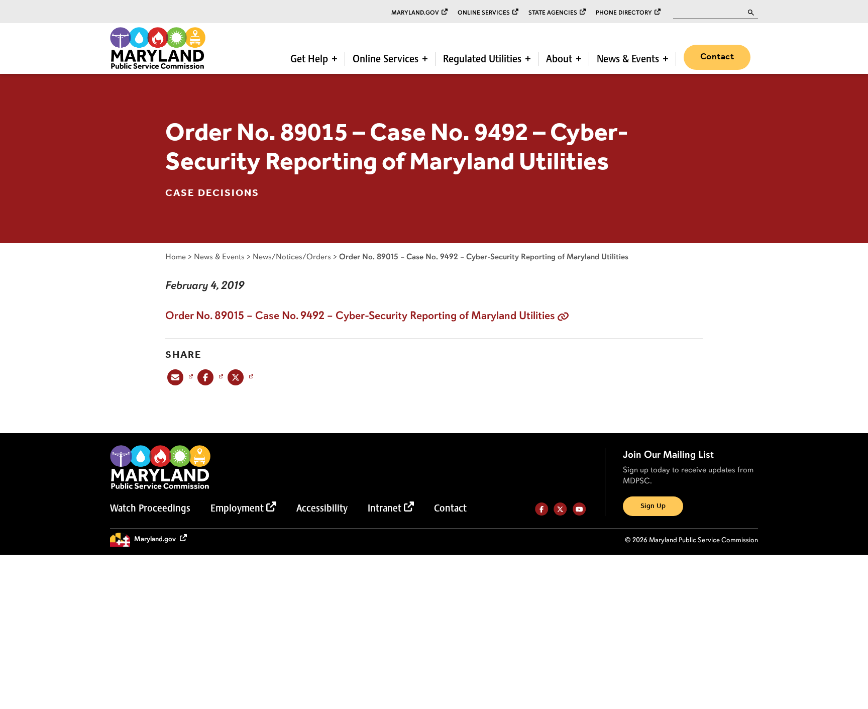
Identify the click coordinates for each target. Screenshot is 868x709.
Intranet (384, 508)
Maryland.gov (415, 12)
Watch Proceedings (150, 508)
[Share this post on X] (239, 377)
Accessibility (322, 508)
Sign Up (653, 506)
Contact (717, 56)
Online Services (484, 12)
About (559, 58)
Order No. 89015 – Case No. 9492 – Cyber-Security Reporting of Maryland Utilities (360, 315)
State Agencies (552, 12)
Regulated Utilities (482, 58)
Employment (237, 508)
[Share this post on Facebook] (209, 377)
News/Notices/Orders (292, 256)
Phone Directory (624, 12)
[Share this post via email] (179, 377)
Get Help (309, 58)
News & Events (628, 58)
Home (175, 256)
